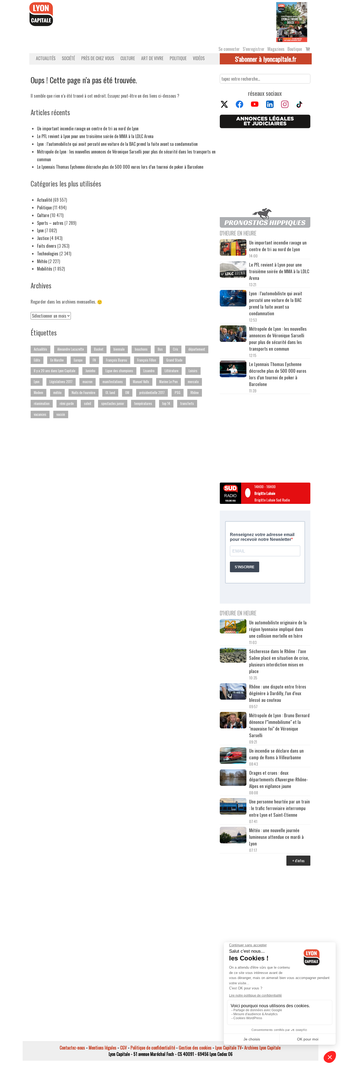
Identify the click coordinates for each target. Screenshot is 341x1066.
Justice (43, 238)
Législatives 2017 (61, 381)
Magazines (276, 49)
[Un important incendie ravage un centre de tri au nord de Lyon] (233, 248)
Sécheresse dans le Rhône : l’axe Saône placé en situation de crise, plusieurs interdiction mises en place (279, 661)
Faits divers (46, 246)
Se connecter (229, 49)
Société (68, 58)
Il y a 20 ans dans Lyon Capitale (54, 370)
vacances (40, 414)
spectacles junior (112, 403)
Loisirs (193, 370)
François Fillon (146, 360)
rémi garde (67, 403)
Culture (127, 58)
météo (57, 392)
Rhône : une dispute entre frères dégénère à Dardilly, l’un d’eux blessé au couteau (277, 693)
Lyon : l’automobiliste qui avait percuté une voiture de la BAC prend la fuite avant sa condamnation (117, 144)
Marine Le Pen (168, 381)
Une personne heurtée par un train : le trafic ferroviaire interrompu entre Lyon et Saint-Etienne (279, 808)
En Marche (57, 360)
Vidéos (199, 58)
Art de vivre (152, 58)
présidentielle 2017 (152, 392)
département (196, 349)
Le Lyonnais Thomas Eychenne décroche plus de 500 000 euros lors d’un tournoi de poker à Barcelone (120, 167)
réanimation (42, 403)
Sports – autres (50, 223)
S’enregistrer (254, 49)
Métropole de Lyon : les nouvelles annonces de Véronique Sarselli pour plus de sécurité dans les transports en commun (278, 338)
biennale (119, 349)
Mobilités (44, 269)
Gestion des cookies (195, 1047)
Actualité (44, 200)
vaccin (60, 414)
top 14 (166, 403)
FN (94, 360)
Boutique (294, 49)
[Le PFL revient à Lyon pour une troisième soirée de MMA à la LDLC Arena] (233, 270)
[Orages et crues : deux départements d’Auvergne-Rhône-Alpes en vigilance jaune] (233, 778)
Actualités (45, 58)
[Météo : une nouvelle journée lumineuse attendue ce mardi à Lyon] (233, 836)
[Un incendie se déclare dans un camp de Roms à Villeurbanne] (233, 756)
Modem (38, 392)
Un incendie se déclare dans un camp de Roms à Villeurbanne (276, 754)
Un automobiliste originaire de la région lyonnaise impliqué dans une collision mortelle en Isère (278, 629)
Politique (178, 58)
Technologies (47, 253)
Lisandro (149, 370)
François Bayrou (116, 360)
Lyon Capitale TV (228, 1047)
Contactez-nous (72, 1047)
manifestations (113, 381)
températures (143, 403)
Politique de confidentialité (153, 1047)
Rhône (194, 392)
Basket (98, 349)
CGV (123, 1047)
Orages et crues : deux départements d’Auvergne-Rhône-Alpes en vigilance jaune (278, 779)
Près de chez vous (97, 58)
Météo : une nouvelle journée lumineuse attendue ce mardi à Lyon (276, 837)
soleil (87, 403)
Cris (175, 349)
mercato (193, 381)
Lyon (40, 230)
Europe (78, 360)
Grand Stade (174, 360)
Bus (160, 349)
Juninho (90, 370)
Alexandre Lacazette (70, 349)
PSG (177, 392)
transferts (187, 403)
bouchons (141, 349)
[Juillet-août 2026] (292, 21)
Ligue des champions (119, 370)
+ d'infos (298, 860)
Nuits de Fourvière (83, 392)
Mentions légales (102, 1047)
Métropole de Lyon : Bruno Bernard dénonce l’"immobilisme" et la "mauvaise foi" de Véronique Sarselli (279, 725)
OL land (110, 392)
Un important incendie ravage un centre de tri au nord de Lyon (88, 128)
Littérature (171, 370)
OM (127, 392)
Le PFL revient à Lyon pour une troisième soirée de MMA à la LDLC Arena (95, 136)
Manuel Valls (141, 381)
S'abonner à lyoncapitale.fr (266, 59)
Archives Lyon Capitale (262, 1047)
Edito (37, 360)
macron (87, 381)
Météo (42, 261)
